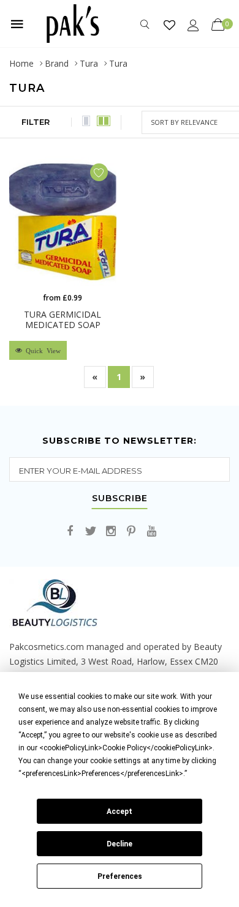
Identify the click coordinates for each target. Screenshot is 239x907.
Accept (119, 811)
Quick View (41, 350)
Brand (57, 63)
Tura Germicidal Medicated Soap (62, 319)
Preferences (119, 876)
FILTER (35, 122)
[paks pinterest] (131, 531)
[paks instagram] (111, 531)
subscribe (120, 499)
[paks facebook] (70, 531)
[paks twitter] (90, 531)
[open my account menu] (193, 25)
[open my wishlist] (169, 25)
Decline (119, 844)
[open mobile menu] (17, 24)
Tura (89, 63)
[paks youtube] (151, 531)
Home (21, 63)
